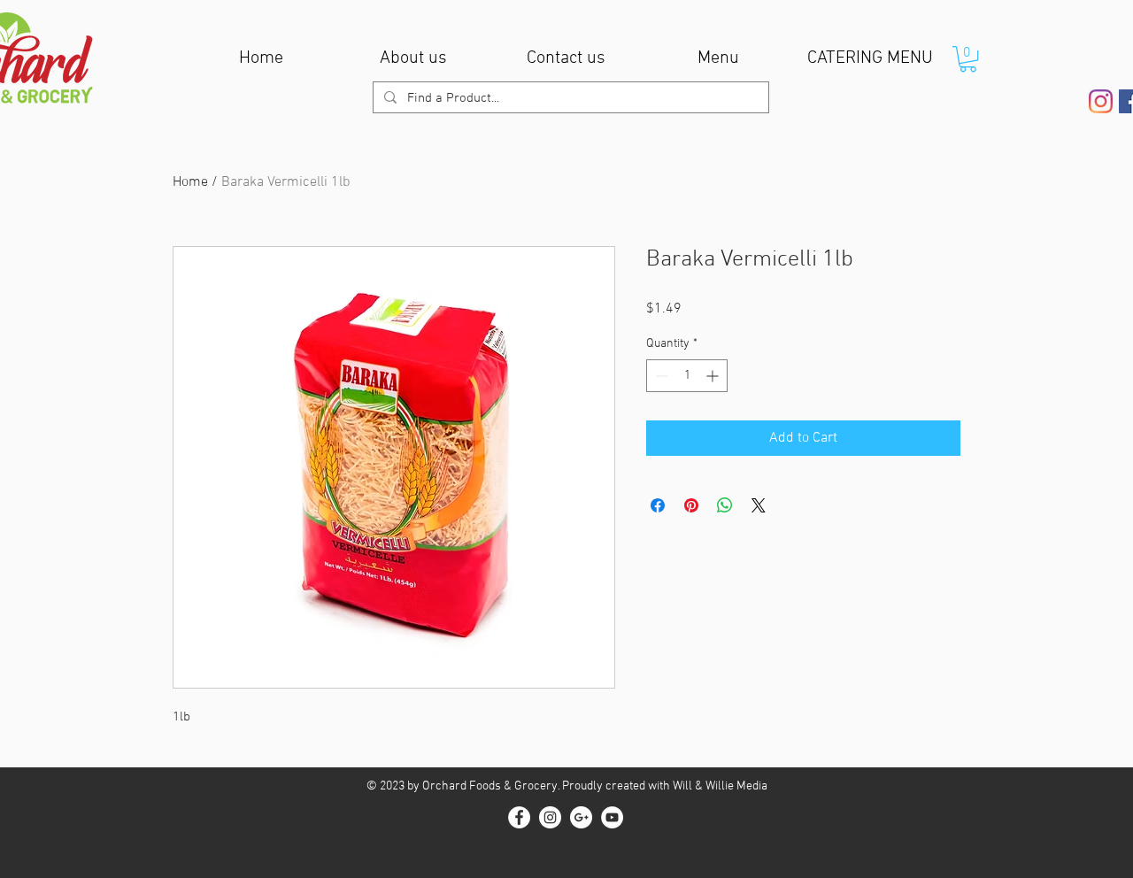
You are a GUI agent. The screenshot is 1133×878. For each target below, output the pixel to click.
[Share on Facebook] (657, 505)
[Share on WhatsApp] (725, 505)
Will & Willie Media (720, 786)
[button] (967, 59)
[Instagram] (1101, 101)
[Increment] (714, 375)
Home (190, 182)
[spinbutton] (687, 375)
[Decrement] (660, 375)
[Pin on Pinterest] (691, 505)
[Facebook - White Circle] (519, 817)
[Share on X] (758, 505)
